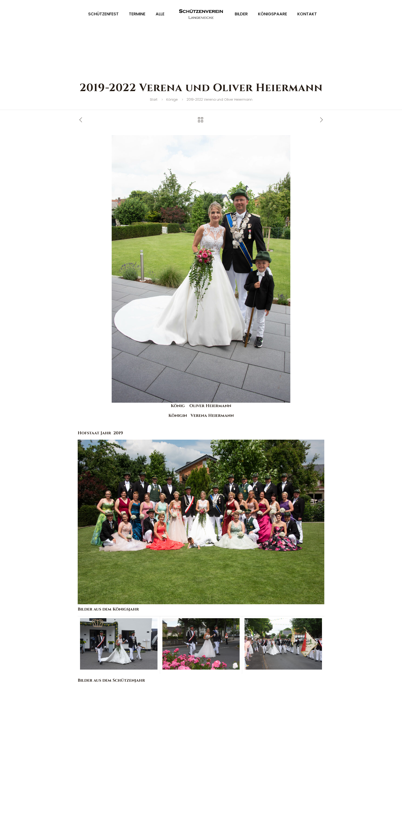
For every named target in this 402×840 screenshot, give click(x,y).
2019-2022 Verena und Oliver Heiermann (219, 99)
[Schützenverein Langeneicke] (201, 14)
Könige (172, 99)
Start (153, 99)
